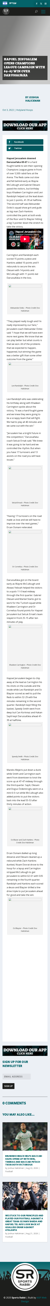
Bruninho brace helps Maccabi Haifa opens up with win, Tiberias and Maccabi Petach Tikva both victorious (23, 1160)
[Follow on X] (41, 3)
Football (9, 1171)
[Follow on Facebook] (36, 3)
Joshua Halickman (32, 99)
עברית (12, 3)
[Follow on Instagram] (45, 3)
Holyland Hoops (24, 109)
